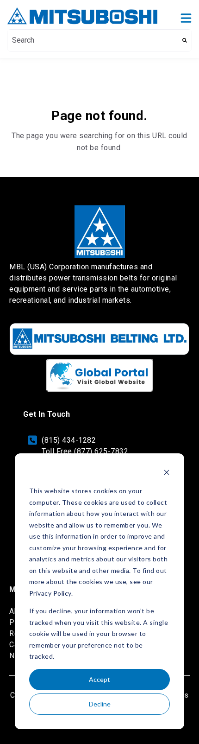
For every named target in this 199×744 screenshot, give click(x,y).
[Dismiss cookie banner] (166, 473)
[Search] (185, 40)
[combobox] (92, 40)
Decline (100, 704)
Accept (99, 679)
